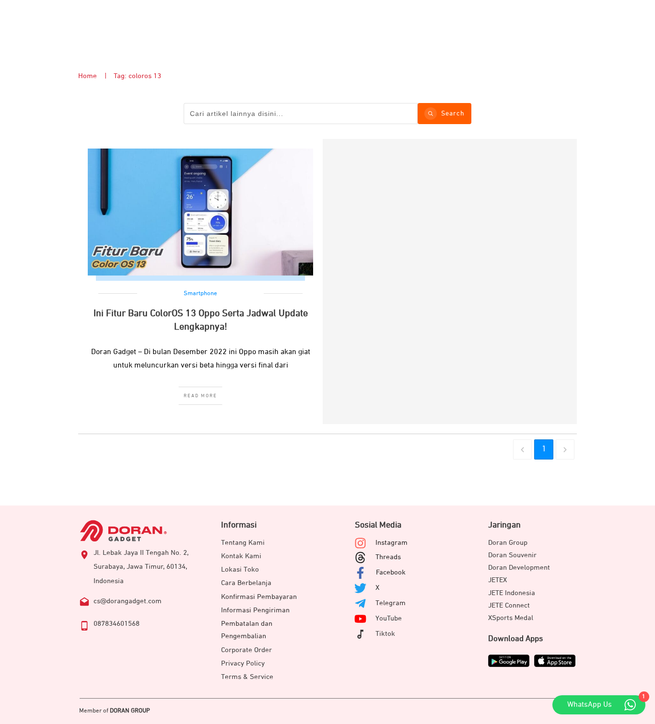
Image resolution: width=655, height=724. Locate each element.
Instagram (391, 542)
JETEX (497, 580)
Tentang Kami (243, 542)
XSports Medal (510, 617)
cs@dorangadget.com (128, 601)
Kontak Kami (241, 556)
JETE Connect (509, 605)
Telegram (390, 603)
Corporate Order (246, 650)
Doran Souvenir (512, 555)
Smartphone (200, 293)
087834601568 (117, 623)
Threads (388, 557)
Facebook (391, 572)
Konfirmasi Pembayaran (259, 596)
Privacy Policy (243, 663)
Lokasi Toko (240, 569)
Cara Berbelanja (246, 582)
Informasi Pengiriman (255, 610)
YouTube (388, 618)
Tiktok (385, 633)
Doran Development (519, 567)
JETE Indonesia (511, 593)
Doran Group (507, 542)
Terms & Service (247, 676)
